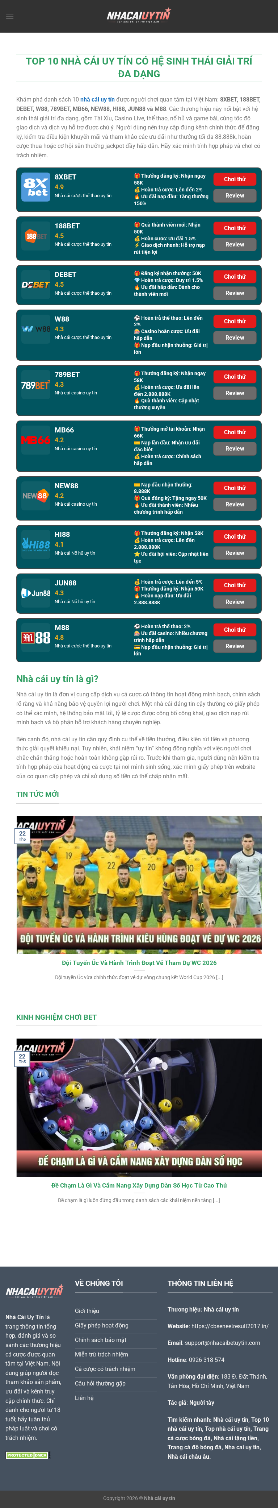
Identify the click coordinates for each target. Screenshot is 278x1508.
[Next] (253, 895)
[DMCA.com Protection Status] (28, 1454)
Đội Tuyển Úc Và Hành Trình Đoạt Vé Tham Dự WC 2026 (139, 963)
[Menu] (9, 16)
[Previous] (24, 895)
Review (235, 195)
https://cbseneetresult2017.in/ (230, 1326)
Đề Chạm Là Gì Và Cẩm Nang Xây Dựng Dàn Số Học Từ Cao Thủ (139, 1185)
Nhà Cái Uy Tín (24, 1317)
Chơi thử (235, 179)
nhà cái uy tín (97, 99)
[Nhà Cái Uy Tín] (139, 16)
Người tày (201, 1402)
